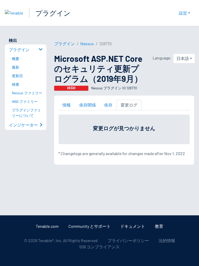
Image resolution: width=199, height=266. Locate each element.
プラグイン (52, 13)
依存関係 (87, 104)
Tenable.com (47, 226)
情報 (66, 104)
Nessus (87, 43)
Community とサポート (89, 226)
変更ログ (129, 104)
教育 (159, 226)
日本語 (182, 58)
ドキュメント (132, 226)
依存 (108, 104)
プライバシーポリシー (128, 240)
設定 (183, 12)
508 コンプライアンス (99, 246)
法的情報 (167, 240)
